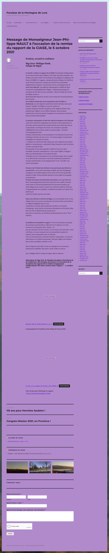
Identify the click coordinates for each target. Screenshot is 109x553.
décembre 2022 (84, 192)
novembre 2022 (84, 194)
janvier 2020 (83, 255)
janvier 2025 (83, 148)
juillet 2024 (83, 159)
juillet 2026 (83, 118)
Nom (29, 499)
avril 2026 (82, 123)
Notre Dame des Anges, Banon (88, 54)
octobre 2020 (83, 239)
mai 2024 (82, 162)
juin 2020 (82, 246)
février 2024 (83, 168)
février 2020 (83, 253)
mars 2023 (83, 187)
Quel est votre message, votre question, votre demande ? (26, 510)
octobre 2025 (83, 132)
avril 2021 (82, 228)
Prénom (9, 499)
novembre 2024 (84, 152)
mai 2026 (82, 121)
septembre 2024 (84, 155)
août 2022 (82, 200)
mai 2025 (82, 141)
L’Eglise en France (83, 97)
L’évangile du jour (16, 450)
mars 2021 (82, 230)
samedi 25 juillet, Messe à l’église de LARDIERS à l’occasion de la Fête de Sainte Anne (89, 73)
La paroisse (17, 22)
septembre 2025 (84, 134)
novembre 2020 (84, 237)
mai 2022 (82, 205)
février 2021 (83, 232)
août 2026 (82, 116)
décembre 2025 (84, 130)
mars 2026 (83, 125)
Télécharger (58, 324)
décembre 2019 (84, 257)
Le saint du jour (15, 438)
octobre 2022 (83, 196)
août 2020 (82, 242)
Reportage (15, 68)
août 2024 (82, 157)
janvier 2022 (83, 212)
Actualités (9, 68)
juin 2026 (82, 119)
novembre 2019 (84, 258)
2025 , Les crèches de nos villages (84, 22)
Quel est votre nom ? (14, 494)
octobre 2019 (83, 260)
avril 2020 (82, 249)
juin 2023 (82, 182)
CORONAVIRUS (12, 26)
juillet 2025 (83, 137)
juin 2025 (82, 139)
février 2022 (83, 210)
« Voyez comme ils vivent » (62, 22)
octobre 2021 (83, 217)
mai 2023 (82, 184)
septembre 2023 (84, 176)
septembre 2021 (84, 219)
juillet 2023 (83, 180)
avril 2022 (82, 207)
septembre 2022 (84, 198)
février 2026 (83, 127)
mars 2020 (83, 251)
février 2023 (83, 189)
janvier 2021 (83, 233)
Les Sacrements (31, 22)
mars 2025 (83, 144)
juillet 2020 (83, 244)
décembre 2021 (84, 214)
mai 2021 (82, 226)
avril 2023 (82, 185)
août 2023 (82, 178)
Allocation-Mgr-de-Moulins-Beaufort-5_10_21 (39, 324)
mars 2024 (83, 166)
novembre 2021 (84, 216)
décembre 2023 (84, 171)
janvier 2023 (83, 191)
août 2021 (82, 221)
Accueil (9, 22)
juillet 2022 (83, 201)
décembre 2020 (84, 235)
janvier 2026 (83, 128)
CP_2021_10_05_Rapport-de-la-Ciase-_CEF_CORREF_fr (42, 386)
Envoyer (10, 533)
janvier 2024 (83, 169)
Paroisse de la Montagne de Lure (27, 12)
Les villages (44, 22)
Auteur (8, 63)
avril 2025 (82, 143)
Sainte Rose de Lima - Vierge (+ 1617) (18, 441)
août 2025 (82, 136)
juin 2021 (82, 225)
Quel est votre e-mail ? (15, 503)
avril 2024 (82, 164)
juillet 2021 (83, 223)
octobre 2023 (83, 175)
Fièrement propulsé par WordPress (35, 545)
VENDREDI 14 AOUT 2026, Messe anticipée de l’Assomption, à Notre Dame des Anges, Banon (91, 59)
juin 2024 (82, 160)
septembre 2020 (84, 241)
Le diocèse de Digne (83, 100)
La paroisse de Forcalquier (85, 104)
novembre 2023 (84, 173)
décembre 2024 (84, 150)
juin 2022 (82, 203)
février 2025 (83, 146)
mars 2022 (83, 209)
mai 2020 (82, 248)
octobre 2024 (83, 153)
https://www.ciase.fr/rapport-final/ (38, 393)
